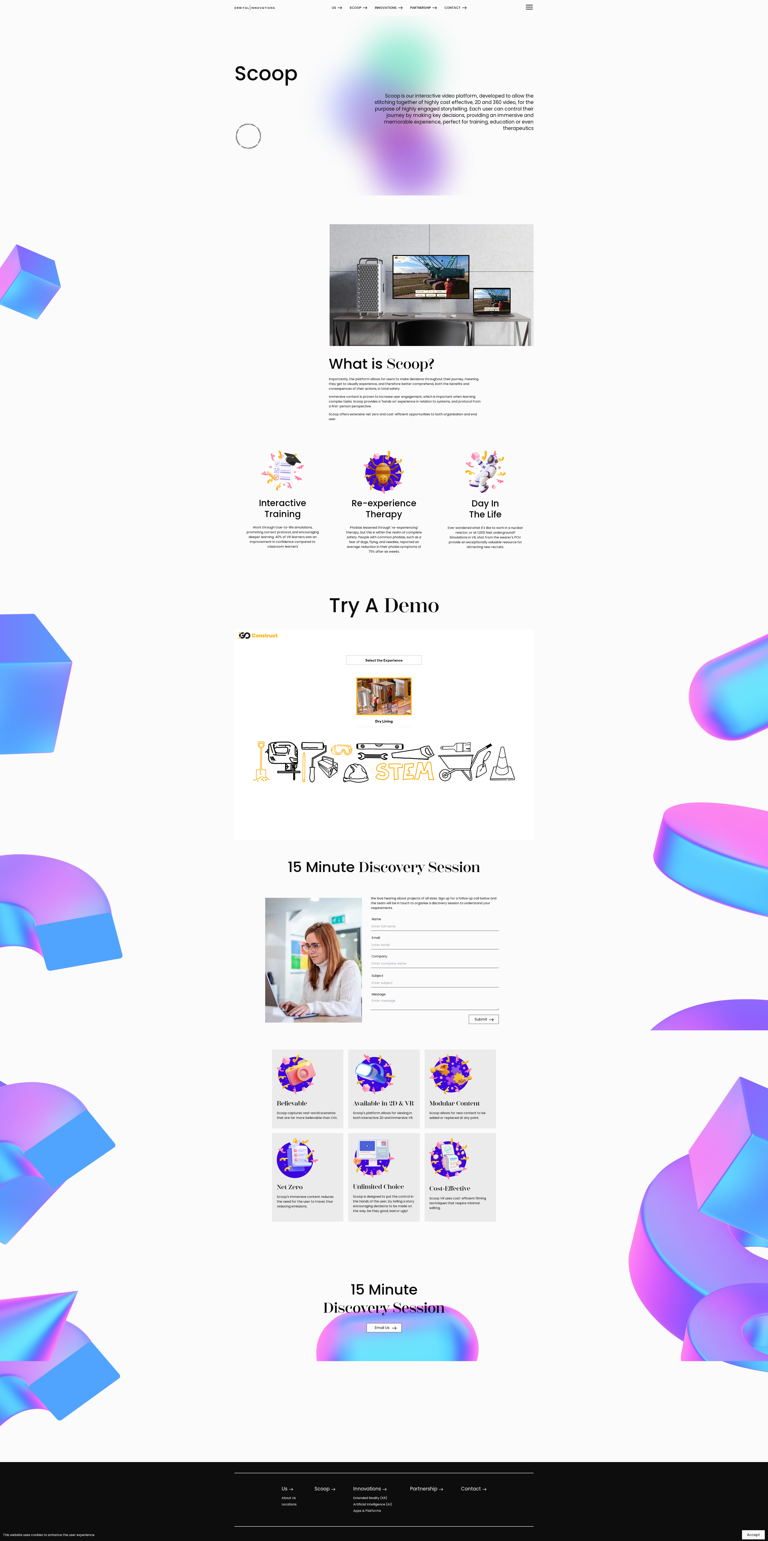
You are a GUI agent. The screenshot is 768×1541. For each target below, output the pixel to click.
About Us (289, 1498)
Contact (452, 8)
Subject (377, 976)
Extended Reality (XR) (370, 1498)
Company (379, 956)
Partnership (420, 8)
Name (376, 919)
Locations (289, 1504)
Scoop (355, 8)
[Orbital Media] (254, 8)
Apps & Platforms (367, 1511)
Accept (753, 1535)
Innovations (386, 8)
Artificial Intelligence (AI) (372, 1504)
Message (379, 994)
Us (334, 8)
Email (376, 938)
